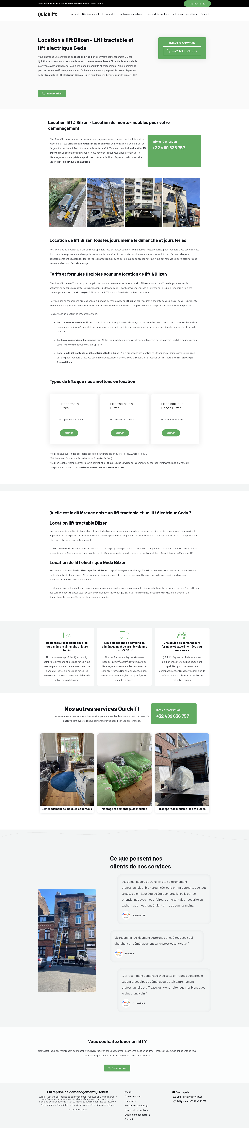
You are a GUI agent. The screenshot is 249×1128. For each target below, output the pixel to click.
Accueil (75, 14)
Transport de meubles (157, 14)
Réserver (69, 433)
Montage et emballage (130, 14)
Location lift (108, 14)
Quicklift (47, 14)
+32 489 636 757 (169, 147)
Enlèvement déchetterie (185, 14)
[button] (197, 3)
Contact (205, 14)
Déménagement (90, 14)
